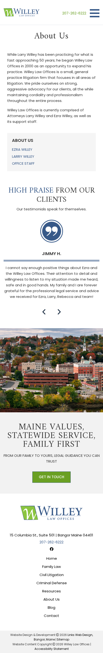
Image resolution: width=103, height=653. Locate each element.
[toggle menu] (94, 13)
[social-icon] (51, 549)
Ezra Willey (22, 149)
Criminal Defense (51, 582)
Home (51, 558)
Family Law (51, 566)
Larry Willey (23, 156)
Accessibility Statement (51, 649)
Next (59, 311)
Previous (44, 311)
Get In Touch (51, 476)
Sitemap (63, 639)
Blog (51, 607)
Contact (51, 615)
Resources (51, 591)
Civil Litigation (52, 574)
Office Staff (23, 163)
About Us (51, 599)
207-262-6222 (74, 13)
